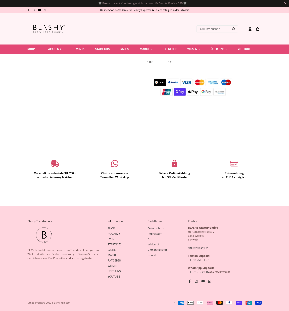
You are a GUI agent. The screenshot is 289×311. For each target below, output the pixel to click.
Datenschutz (156, 228)
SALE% (124, 49)
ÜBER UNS (217, 49)
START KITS (102, 49)
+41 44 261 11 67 (198, 260)
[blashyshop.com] (48, 29)
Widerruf (153, 244)
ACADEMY (54, 49)
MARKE (144, 49)
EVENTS (79, 49)
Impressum (155, 234)
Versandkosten (157, 250)
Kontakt (153, 255)
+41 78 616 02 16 (198, 272)
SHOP (31, 49)
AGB (150, 239)
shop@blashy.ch (198, 248)
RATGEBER (170, 49)
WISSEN (192, 49)
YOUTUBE (244, 49)
